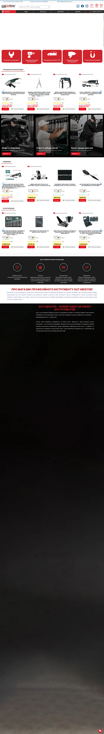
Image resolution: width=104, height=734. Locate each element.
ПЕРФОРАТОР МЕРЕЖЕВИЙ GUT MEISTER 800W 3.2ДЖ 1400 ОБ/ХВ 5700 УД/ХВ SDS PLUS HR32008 (90, 93)
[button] (3, 92)
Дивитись (6, 153)
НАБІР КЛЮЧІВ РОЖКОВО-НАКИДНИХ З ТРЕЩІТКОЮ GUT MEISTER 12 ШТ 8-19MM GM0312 (39, 232)
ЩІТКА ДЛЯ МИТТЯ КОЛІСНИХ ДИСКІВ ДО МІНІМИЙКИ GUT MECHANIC (65, 185)
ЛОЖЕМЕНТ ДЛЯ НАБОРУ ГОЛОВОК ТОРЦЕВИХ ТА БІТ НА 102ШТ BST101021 (39, 185)
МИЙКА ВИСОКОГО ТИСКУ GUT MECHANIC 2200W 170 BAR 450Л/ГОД (13, 185)
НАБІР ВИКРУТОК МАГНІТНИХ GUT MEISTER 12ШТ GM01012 (13, 231)
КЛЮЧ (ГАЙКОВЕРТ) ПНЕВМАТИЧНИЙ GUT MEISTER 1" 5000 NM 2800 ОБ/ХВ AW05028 (65, 93)
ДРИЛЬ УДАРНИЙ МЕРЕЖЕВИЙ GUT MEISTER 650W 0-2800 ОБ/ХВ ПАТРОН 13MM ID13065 (39, 93)
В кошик (5, 109)
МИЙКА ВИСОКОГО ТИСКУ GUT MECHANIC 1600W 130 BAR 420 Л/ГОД (91, 185)
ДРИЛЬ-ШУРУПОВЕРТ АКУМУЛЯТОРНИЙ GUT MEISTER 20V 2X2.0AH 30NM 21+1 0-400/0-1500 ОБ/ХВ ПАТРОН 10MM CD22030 (65, 232)
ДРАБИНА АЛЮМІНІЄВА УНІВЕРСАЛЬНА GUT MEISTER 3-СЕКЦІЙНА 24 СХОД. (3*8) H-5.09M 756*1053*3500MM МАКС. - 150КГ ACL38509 (13, 94)
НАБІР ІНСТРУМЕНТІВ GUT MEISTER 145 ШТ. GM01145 (90, 231)
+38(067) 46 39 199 (96, 11)
